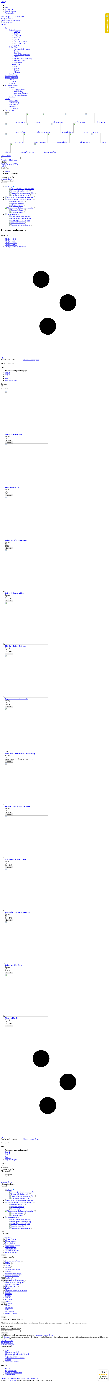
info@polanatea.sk (7, 18)
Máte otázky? (12, 17)
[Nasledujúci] (8, 112)
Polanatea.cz (14, 1378)
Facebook (4, 1345)
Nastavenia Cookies (12, 1362)
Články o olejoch (11, 243)
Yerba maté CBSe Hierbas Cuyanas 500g (20, 754)
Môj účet (8, 1369)
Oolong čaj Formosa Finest (14, 593)
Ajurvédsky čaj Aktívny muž (15, 859)
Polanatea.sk (5, 1378)
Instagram (11, 1345)
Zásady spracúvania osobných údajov (17, 1354)
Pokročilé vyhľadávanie (9, 160)
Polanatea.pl (34, 1378)
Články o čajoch (10, 239)
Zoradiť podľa (6, 360)
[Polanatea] (6, 22)
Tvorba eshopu (11, 1380)
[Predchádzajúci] (6, 112)
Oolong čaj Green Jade (13, 434)
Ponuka (3, 24)
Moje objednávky (11, 1371)
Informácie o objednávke (13, 1373)
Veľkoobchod (5, 20)
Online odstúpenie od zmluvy (15, 1358)
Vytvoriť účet (9, 13)
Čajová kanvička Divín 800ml (16, 540)
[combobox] (11, 158)
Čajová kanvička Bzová (13, 965)
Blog (6, 7)
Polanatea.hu (24, 1378)
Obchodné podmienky (12, 1352)
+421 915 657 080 (7, 1341)
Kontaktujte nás (10, 11)
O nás (7, 1350)
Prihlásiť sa (9, 9)
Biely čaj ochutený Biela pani (15, 646)
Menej (3, 1255)
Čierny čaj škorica (11, 1018)
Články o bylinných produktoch (16, 247)
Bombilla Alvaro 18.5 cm (14, 487)
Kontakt (17, 20)
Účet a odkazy (6, 156)
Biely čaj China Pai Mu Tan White (17, 806)
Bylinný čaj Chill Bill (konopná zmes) (18, 912)
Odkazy (3, 2)
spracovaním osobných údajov (45, 1335)
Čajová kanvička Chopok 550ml (16, 699)
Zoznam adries (10, 1375)
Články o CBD (10, 241)
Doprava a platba (11, 1356)
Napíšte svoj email (7, 1326)
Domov (7, 171)
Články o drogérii (11, 245)
